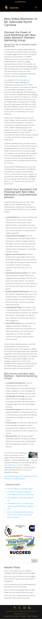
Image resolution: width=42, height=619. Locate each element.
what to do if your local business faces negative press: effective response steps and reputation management (20, 578)
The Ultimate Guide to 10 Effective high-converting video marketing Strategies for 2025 (21, 506)
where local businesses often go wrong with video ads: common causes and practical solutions (20, 514)
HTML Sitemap (32, 616)
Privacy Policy (9, 616)
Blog (17, 616)
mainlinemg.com (12, 465)
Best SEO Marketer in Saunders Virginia (20, 489)
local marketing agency (20, 80)
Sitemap (23, 616)
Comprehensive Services (20, 196)
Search (34, 561)
